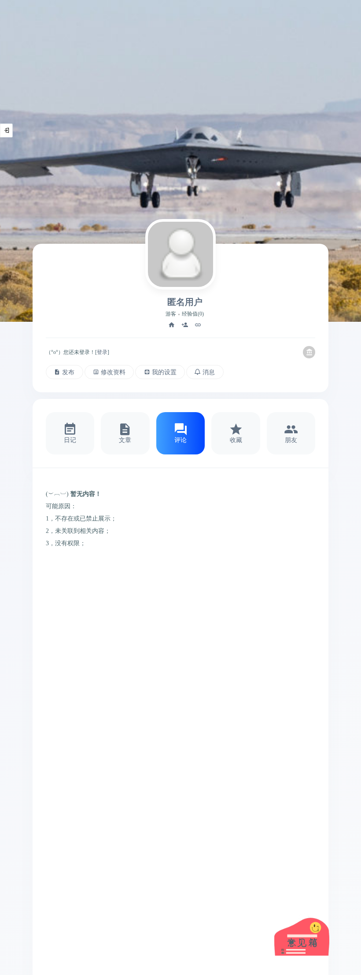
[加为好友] (184, 324)
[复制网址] (198, 324)
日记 (70, 440)
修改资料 (113, 372)
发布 (68, 372)
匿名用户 (185, 302)
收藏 (236, 440)
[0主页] (171, 324)
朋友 (291, 440)
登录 (102, 352)
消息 (209, 372)
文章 (125, 440)
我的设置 (164, 372)
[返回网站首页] (309, 352)
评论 (180, 440)
